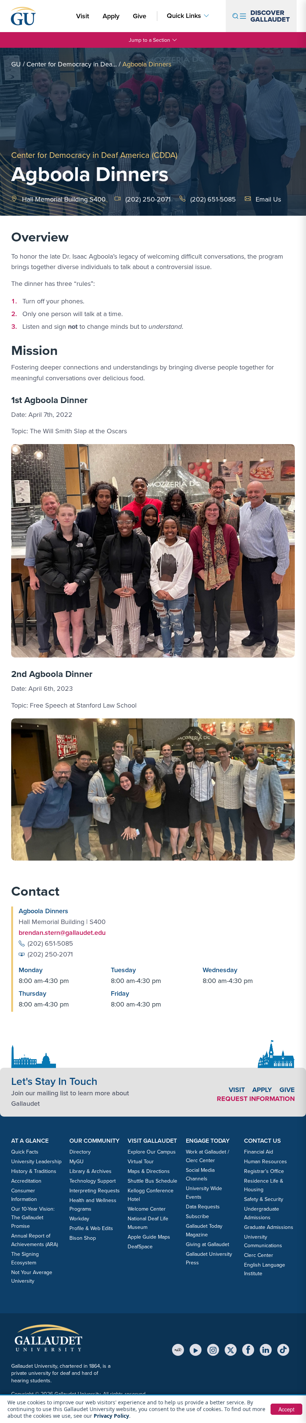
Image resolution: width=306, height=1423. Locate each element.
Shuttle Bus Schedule (152, 1181)
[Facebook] (248, 1350)
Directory (80, 1151)
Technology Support (92, 1181)
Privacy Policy (111, 1415)
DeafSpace (140, 1246)
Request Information (256, 1099)
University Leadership (36, 1161)
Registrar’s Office (264, 1171)
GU (16, 64)
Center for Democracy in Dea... (71, 64)
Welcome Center (147, 1209)
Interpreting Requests (94, 1190)
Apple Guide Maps (149, 1237)
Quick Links (184, 15)
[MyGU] (178, 1350)
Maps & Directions (149, 1171)
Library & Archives (90, 1171)
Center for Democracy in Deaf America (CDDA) (94, 154)
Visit (82, 16)
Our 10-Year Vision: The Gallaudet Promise (32, 1217)
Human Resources (265, 1161)
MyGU (76, 1161)
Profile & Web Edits (91, 1228)
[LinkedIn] (266, 1350)
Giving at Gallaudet (207, 1244)
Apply (112, 16)
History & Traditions (33, 1171)
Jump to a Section (149, 40)
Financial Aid (258, 1151)
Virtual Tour (141, 1161)
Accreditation (26, 1181)
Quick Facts (24, 1151)
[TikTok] (283, 1350)
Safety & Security (263, 1199)
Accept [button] (286, 1409)
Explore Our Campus (152, 1151)
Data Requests (203, 1206)
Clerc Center (258, 1255)
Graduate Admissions (268, 1227)
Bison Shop (82, 1238)
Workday (79, 1218)
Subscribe (197, 1216)
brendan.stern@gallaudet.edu (62, 932)
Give (139, 16)
